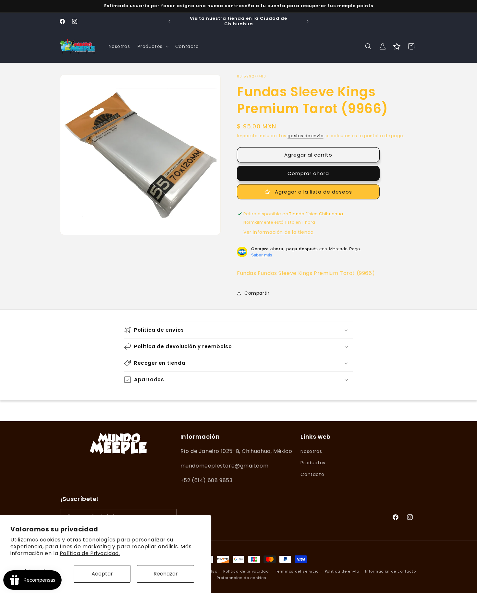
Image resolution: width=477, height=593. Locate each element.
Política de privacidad (246, 571)
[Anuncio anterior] (169, 21)
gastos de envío (305, 135)
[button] (152, 46)
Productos (312, 463)
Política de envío (342, 571)
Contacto (312, 474)
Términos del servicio (297, 571)
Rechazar (165, 573)
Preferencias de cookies (241, 577)
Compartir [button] (256, 293)
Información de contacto (390, 571)
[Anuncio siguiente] (307, 21)
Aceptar (102, 573)
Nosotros (311, 451)
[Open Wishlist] (397, 46)
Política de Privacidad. (90, 553)
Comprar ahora (308, 173)
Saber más (261, 255)
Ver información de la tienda (278, 232)
